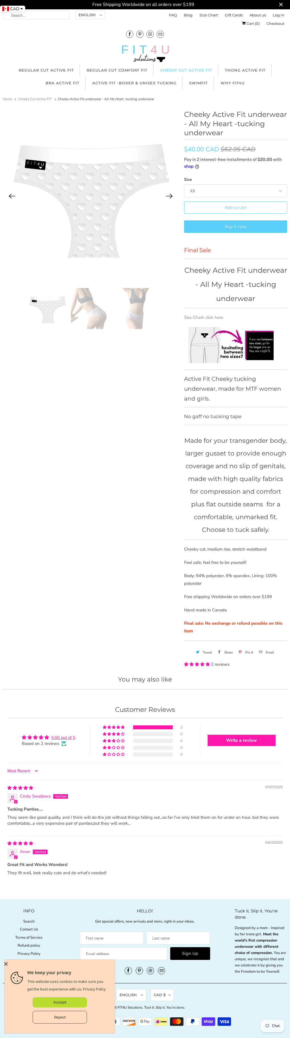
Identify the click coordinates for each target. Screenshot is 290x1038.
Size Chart (208, 15)
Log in (278, 15)
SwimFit (198, 83)
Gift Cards (234, 15)
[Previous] (12, 196)
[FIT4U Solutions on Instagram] (150, 34)
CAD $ (160, 994)
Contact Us (29, 929)
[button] (197, 664)
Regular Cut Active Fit (46, 70)
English (87, 14)
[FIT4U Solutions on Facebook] (129, 34)
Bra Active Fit (63, 83)
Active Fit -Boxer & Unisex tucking (134, 83)
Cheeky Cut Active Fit (186, 70)
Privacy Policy (29, 953)
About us (258, 15)
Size (188, 179)
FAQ (173, 15)
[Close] (58, 964)
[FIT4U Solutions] (145, 55)
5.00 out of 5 (63, 737)
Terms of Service (28, 937)
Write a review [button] (241, 740)
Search (29, 921)
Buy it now (235, 226)
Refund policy (29, 945)
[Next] (169, 196)
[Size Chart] (235, 361)
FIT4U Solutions (130, 1007)
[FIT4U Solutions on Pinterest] (140, 34)
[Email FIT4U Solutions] (160, 34)
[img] (20, 788)
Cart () (253, 23)
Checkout (275, 23)
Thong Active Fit (245, 70)
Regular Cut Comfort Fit (117, 70)
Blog (188, 15)
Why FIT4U (233, 83)
